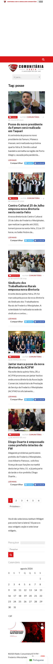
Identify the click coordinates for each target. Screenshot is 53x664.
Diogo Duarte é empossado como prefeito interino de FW (26, 445)
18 (20, 595)
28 (35, 601)
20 (30, 595)
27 (30, 601)
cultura (14, 198)
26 (25, 601)
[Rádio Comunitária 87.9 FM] (26, 70)
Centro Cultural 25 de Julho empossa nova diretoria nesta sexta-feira (26, 209)
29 (41, 601)
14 (35, 590)
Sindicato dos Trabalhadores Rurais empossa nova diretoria (23, 286)
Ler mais (12, 160)
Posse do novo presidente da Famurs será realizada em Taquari (25, 128)
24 (14, 601)
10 (14, 590)
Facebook (40, 163)
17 (14, 595)
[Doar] (26, 2)
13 (30, 590)
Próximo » (15, 506)
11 (20, 590)
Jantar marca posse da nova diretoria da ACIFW (26, 365)
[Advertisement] (26, 30)
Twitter (30, 163)
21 (35, 595)
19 (25, 595)
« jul (10, 615)
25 (20, 601)
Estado (13, 117)
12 (25, 590)
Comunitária (33, 117)
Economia (15, 276)
